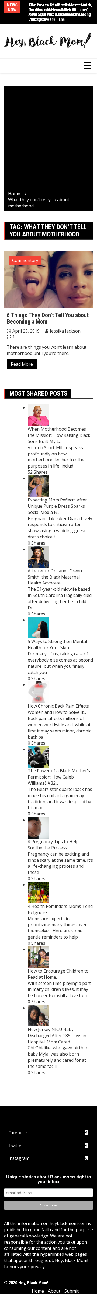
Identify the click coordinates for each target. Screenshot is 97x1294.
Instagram (18, 1158)
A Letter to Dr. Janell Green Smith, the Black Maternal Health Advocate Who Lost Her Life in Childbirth (60, 12)
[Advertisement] (48, 139)
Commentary (25, 260)
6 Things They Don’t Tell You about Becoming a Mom (48, 318)
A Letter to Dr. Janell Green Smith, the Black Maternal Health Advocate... (55, 577)
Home (38, 1291)
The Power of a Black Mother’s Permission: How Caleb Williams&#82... (59, 777)
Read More (22, 364)
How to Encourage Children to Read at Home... (58, 974)
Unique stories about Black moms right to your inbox (48, 1179)
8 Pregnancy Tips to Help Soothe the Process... (53, 845)
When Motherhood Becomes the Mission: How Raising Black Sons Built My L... (59, 435)
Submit (71, 1291)
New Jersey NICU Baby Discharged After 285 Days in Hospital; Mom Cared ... (57, 1035)
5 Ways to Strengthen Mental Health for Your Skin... (57, 644)
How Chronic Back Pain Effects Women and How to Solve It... (58, 709)
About (54, 1291)
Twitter (15, 1145)
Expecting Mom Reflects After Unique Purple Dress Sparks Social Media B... (57, 506)
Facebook (18, 1133)
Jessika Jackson (65, 331)
